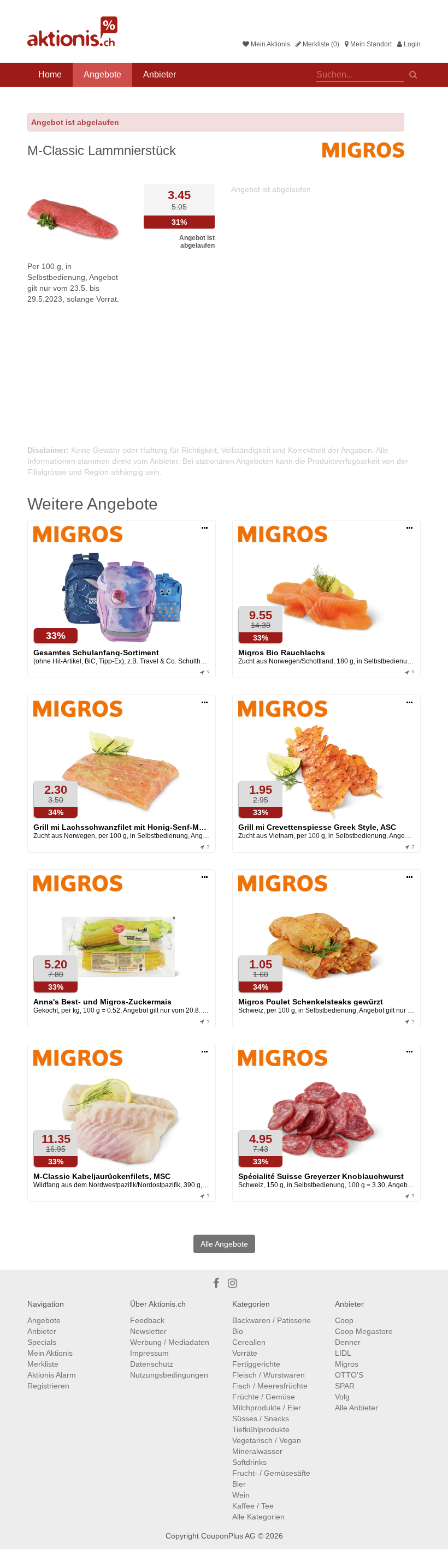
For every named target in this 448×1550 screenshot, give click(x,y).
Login (411, 44)
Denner (348, 1342)
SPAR (345, 1385)
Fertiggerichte (256, 1364)
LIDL (343, 1353)
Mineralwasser (257, 1451)
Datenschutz (151, 1364)
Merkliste (42, 1364)
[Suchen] (413, 74)
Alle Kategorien (258, 1516)
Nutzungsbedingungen (169, 1375)
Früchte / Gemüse (263, 1396)
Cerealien (249, 1342)
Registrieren (48, 1385)
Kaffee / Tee (253, 1505)
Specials (41, 1342)
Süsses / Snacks (260, 1418)
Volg (342, 1396)
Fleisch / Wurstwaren (268, 1375)
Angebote (102, 74)
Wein (241, 1495)
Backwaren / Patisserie (271, 1320)
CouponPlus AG (228, 1535)
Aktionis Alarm (51, 1375)
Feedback (147, 1320)
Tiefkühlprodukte (261, 1429)
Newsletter (148, 1331)
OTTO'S (349, 1375)
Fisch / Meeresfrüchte (270, 1385)
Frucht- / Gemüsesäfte (271, 1473)
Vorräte (244, 1353)
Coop (344, 1320)
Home (50, 74)
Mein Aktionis (269, 44)
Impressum (149, 1353)
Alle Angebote (224, 1244)
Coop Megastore (364, 1331)
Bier (239, 1484)
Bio (237, 1331)
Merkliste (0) (320, 44)
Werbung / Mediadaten (169, 1342)
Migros (346, 1364)
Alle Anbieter (356, 1407)
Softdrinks (249, 1462)
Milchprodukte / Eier (266, 1407)
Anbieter (159, 74)
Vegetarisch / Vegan (266, 1440)
